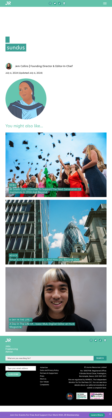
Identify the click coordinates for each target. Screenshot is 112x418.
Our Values (44, 382)
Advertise (44, 367)
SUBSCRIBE (13, 374)
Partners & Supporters (49, 373)
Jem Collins (21, 66)
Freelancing (11, 349)
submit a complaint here (96, 388)
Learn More (97, 414)
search (100, 358)
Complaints (44, 384)
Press (42, 376)
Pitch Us (43, 379)
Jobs (7, 346)
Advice (9, 351)
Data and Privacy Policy (49, 370)
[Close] (110, 414)
